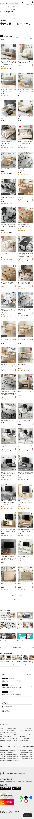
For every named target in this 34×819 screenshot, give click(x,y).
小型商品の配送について (8, 758)
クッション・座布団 (10, 728)
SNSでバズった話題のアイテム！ (0, 754)
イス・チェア (3, 740)
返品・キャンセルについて (15, 752)
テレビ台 (9, 736)
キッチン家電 (17, 728)
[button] (32, 662)
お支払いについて (8, 750)
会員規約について (15, 756)
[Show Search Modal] (7, 3)
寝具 (1, 734)
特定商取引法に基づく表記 (6, 812)
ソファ (1, 728)
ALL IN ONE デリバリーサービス (28, 758)
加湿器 (15, 734)
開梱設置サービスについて (8, 760)
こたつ (15, 738)
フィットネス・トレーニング (30, 730)
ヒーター (16, 736)
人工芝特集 (0, 758)
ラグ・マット (10, 732)
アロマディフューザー (17, 730)
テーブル (2, 738)
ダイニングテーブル (3, 736)
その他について (20, 758)
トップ (1, 11)
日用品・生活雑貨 (23, 740)
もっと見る (17, 599)
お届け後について (20, 756)
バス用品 (29, 728)
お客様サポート (8, 711)
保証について (15, 754)
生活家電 (9, 740)
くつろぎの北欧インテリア (0, 750)
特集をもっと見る (17, 647)
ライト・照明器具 (10, 730)
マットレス (2, 732)
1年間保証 (28, 752)
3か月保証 (28, 750)
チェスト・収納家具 (10, 738)
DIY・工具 (22, 736)
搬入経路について (15, 750)
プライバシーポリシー (5, 811)
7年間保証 (28, 756)
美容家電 (16, 732)
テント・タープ (23, 728)
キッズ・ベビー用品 (23, 738)
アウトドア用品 (23, 730)
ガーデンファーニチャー (23, 734)
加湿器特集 (0, 752)
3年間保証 (28, 754)
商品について (20, 750)
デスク (8, 734)
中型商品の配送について (8, 756)
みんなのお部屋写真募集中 (0, 760)
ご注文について (20, 752)
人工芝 (21, 732)
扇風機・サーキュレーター (17, 740)
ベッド (1, 730)
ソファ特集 (0, 756)
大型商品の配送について (8, 754)
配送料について (8, 752)
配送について (20, 754)
